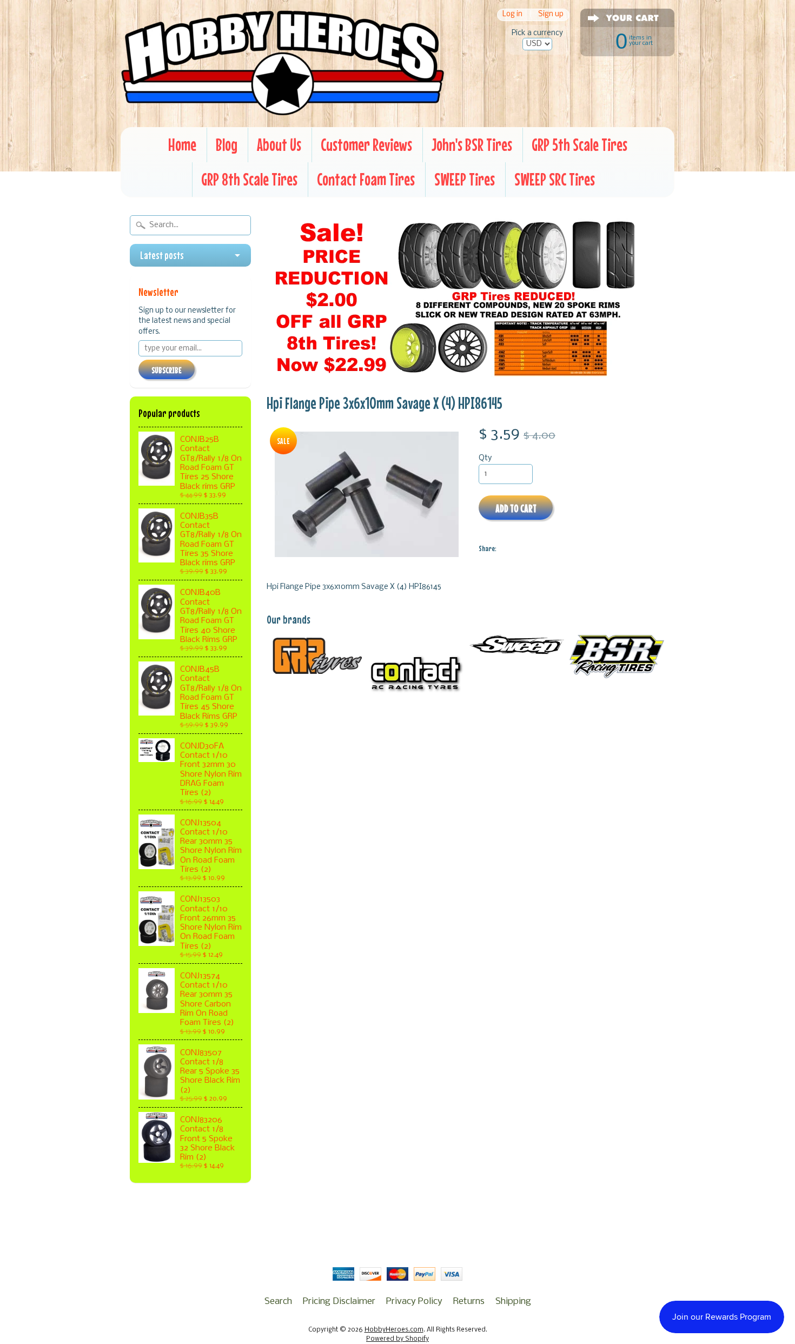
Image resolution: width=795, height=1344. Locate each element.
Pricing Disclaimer (339, 1301)
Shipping (513, 1301)
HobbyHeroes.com (394, 1330)
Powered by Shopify (397, 1339)
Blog (226, 145)
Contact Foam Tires (366, 179)
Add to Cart (515, 508)
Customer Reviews (366, 145)
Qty (485, 458)
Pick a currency (537, 33)
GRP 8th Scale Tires (249, 179)
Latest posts (162, 255)
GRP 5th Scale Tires (579, 145)
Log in (512, 14)
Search (278, 1301)
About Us (279, 145)
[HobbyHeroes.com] (283, 111)
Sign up (551, 14)
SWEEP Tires (464, 179)
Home (182, 145)
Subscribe (166, 370)
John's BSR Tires (472, 145)
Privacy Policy (414, 1301)
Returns (469, 1301)
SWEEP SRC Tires (554, 179)
